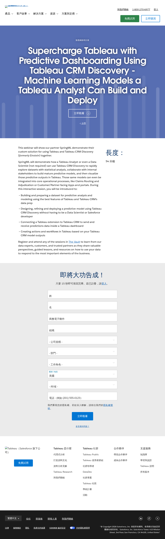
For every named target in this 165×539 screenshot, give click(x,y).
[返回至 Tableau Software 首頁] (17, 5)
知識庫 (143, 454)
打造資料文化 (60, 460)
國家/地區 (53, 371)
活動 (85, 495)
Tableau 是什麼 (62, 448)
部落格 (39, 518)
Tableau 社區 (90, 483)
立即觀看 (79, 113)
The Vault (74, 241)
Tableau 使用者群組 (93, 460)
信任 (28, 518)
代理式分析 (59, 454)
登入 (156, 9)
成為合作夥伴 (120, 460)
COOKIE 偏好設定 (57, 527)
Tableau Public (91, 454)
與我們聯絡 (123, 9)
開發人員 (52, 518)
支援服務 (145, 448)
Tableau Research (62, 471)
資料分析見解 (60, 466)
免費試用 (130, 18)
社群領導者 (88, 466)
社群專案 (87, 477)
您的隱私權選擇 (83, 527)
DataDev (87, 471)
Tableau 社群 (90, 448)
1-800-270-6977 (141, 9)
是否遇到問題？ (82, 426)
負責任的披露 (39, 527)
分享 (83, 123)
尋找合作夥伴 (120, 454)
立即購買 (150, 18)
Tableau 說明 (147, 466)
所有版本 (144, 471)
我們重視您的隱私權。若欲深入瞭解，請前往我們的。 (80, 407)
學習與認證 (146, 460)
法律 (7, 527)
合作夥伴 (119, 448)
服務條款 (17, 527)
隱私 (27, 527)
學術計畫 (87, 489)
